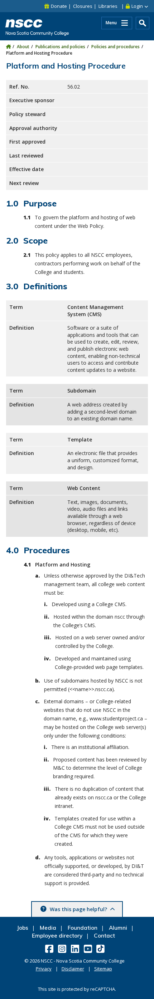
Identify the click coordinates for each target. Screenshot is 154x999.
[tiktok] (101, 948)
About (23, 47)
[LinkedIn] (76, 948)
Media (48, 927)
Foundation (82, 927)
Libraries (107, 6)
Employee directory (57, 935)
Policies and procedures (115, 47)
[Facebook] (50, 948)
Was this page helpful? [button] (78, 909)
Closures (82, 6)
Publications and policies (60, 47)
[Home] (8, 47)
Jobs (22, 927)
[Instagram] (63, 948)
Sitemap (103, 968)
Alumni (118, 927)
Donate (59, 6)
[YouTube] (88, 948)
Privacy (44, 968)
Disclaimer (73, 968)
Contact (104, 935)
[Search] (142, 23)
